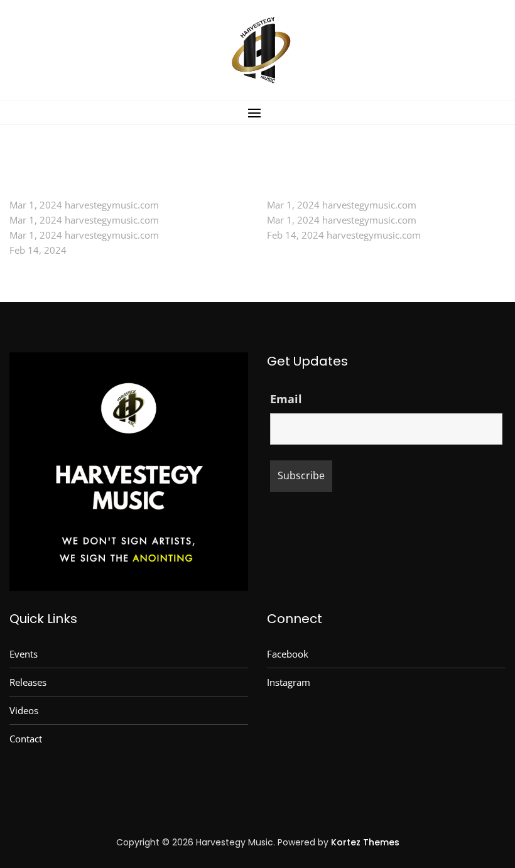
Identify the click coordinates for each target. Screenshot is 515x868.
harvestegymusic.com (112, 204)
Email (286, 399)
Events (23, 654)
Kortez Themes (365, 842)
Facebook (287, 654)
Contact (25, 738)
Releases (27, 682)
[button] (257, 112)
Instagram (288, 682)
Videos (23, 710)
